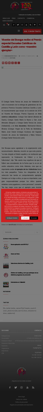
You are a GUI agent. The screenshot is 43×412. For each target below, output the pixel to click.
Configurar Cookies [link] (12, 218)
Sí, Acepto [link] (25, 218)
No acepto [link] (34, 218)
